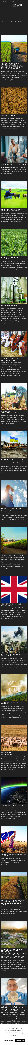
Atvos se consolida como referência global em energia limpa (12, 902)
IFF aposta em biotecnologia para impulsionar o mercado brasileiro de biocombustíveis (13, 1009)
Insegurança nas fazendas (11, 604)
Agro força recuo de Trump (13, 854)
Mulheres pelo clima (14, 164)
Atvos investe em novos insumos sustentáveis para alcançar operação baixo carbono (13, 66)
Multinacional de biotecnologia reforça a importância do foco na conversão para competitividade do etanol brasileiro (13, 953)
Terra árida (8, 115)
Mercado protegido (13, 459)
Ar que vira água (11, 508)
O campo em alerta (12, 805)
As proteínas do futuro (10, 258)
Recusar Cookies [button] (8, 1040)
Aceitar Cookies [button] (20, 1040)
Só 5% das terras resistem (11, 655)
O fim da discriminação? (10, 411)
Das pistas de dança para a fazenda (13, 209)
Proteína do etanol (13, 555)
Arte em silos (9, 305)
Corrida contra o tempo (11, 703)
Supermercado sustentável (9, 359)
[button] (5, 5)
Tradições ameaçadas (8, 753)
